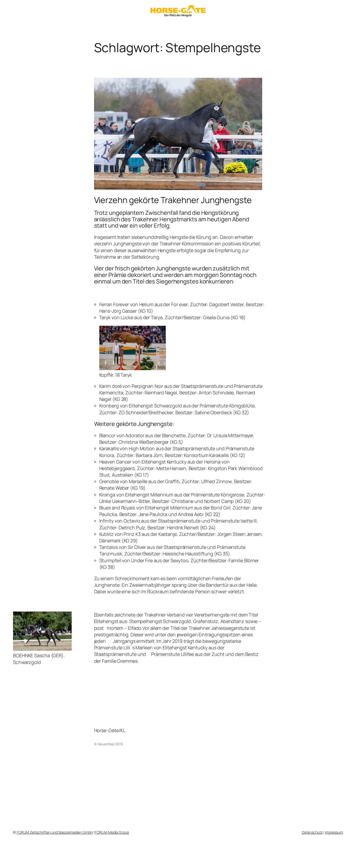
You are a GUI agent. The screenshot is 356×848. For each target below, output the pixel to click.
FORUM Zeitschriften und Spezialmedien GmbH (55, 832)
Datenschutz (312, 832)
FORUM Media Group (112, 832)
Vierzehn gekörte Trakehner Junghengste (173, 200)
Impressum (334, 832)
